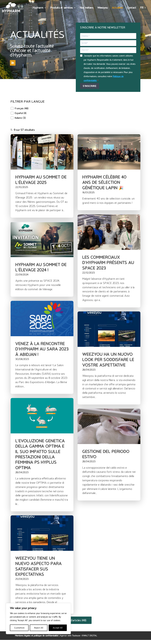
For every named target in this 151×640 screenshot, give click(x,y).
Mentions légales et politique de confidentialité (36, 635)
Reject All (38, 627)
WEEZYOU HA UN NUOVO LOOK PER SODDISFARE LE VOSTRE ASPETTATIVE (108, 359)
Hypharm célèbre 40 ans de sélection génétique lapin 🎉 (104, 182)
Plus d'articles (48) (75, 620)
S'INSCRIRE (89, 86)
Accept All (58, 627)
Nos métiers (86, 8)
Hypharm (38, 8)
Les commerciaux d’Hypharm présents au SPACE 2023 (108, 262)
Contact (131, 8)
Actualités (117, 8)
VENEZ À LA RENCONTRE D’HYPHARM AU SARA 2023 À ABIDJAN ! (42, 349)
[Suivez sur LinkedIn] (12, 63)
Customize (19, 627)
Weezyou (102, 8)
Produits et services (61, 8)
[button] (28, 108)
